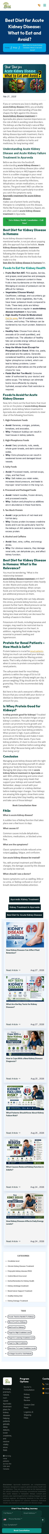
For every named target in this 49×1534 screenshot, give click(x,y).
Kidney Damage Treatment (18, 1301)
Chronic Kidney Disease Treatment (21, 1266)
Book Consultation (22, 1530)
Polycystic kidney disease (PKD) (20, 1271)
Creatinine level (13, 1261)
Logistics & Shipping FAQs (28, 1415)
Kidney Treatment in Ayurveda (25, 907)
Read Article (12, 970)
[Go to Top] (42, 1520)
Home (7, 48)
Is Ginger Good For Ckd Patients (20, 1354)
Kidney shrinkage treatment (18, 1286)
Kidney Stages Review (27, 1397)
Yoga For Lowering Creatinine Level (21, 1338)
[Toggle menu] (44, 5)
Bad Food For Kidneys (16, 1327)
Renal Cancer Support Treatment (20, 1291)
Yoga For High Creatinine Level (20, 1332)
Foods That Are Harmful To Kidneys (21, 1317)
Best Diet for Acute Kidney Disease (24, 915)
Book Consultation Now (25, 805)
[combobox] (5, 1520)
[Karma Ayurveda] (7, 1381)
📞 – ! (24, 221)
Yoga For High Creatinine (17, 1343)
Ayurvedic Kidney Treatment (24, 899)
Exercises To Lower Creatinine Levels (22, 1348)
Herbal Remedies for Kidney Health (21, 1281)
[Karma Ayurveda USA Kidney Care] (7, 5)
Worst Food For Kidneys (17, 1322)
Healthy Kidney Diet (15, 1296)
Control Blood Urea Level (17, 1276)
